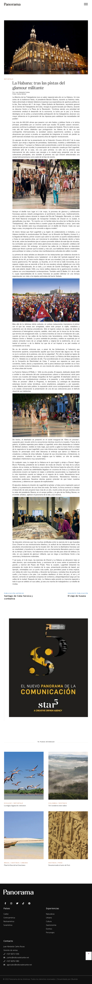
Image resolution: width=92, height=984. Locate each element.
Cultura (49, 921)
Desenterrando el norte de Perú (59, 865)
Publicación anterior (14, 593)
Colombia (52, 803)
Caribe (6, 914)
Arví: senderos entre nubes (57, 806)
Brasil (7, 863)
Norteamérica (8, 921)
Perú (60, 863)
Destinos (63, 803)
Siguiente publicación (78, 593)
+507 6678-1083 (12, 961)
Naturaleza (50, 914)
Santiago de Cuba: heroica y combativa (18, 597)
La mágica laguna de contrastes (15, 806)
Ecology (8, 803)
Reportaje (8, 79)
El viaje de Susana (77, 595)
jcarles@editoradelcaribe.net (17, 957)
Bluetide (74, 979)
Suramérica (7, 925)
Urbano (24, 863)
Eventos (49, 929)
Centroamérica (9, 918)
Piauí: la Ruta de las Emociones (14, 865)
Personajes (50, 932)
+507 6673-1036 (12, 954)
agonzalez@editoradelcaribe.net (19, 965)
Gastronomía (51, 925)
